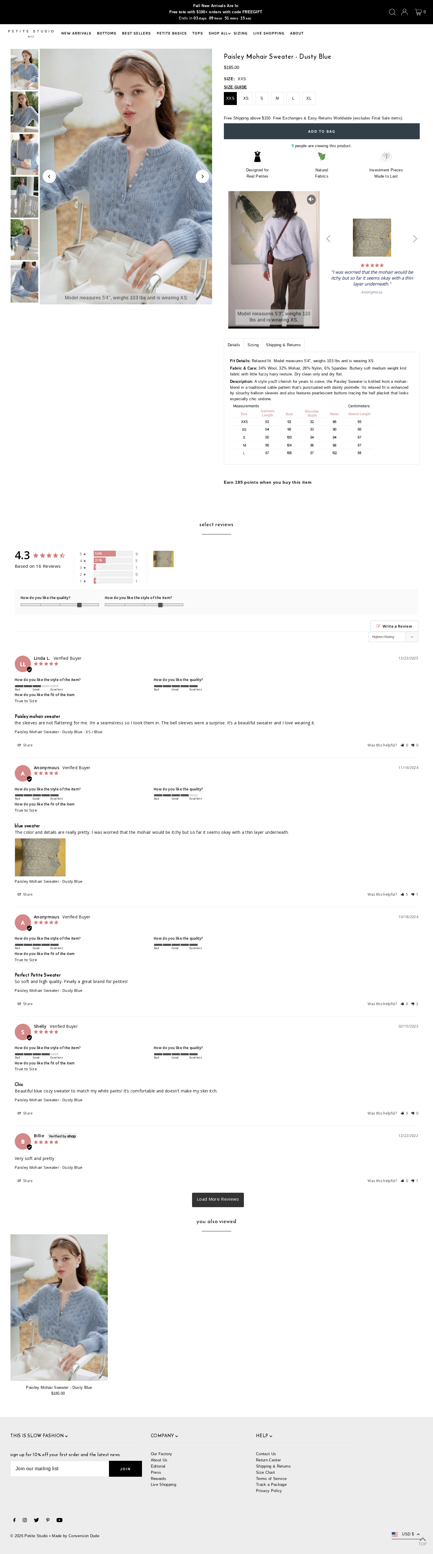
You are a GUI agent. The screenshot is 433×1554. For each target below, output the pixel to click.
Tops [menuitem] (197, 33)
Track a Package (271, 1484)
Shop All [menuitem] (218, 33)
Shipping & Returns (283, 345)
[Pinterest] (47, 1521)
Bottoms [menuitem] (106, 33)
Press (156, 1472)
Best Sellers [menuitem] (136, 33)
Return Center (268, 1460)
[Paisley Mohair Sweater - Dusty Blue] (59, 1307)
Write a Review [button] (397, 626)
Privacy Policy (269, 1491)
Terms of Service (271, 1478)
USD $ (408, 1534)
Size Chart (265, 1472)
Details (234, 345)
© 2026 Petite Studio (29, 1536)
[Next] (202, 176)
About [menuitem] (297, 33)
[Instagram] (25, 1521)
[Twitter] (36, 1521)
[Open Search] (392, 12)
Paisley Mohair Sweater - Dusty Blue (48, 731)
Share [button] (27, 745)
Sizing (253, 345)
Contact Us (266, 1454)
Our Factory (161, 1454)
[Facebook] (14, 1521)
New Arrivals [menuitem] (76, 33)
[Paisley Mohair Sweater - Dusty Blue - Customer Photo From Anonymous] (163, 559)
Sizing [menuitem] (241, 33)
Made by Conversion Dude (75, 1536)
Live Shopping (163, 1484)
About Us (159, 1460)
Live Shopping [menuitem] (269, 33)
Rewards (158, 1478)
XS (246, 98)
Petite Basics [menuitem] (172, 33)
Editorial (158, 1466)
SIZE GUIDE (235, 87)
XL (308, 98)
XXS (230, 98)
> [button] (218, 1200)
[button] (404, 745)
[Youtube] (59, 1521)
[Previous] (49, 176)
